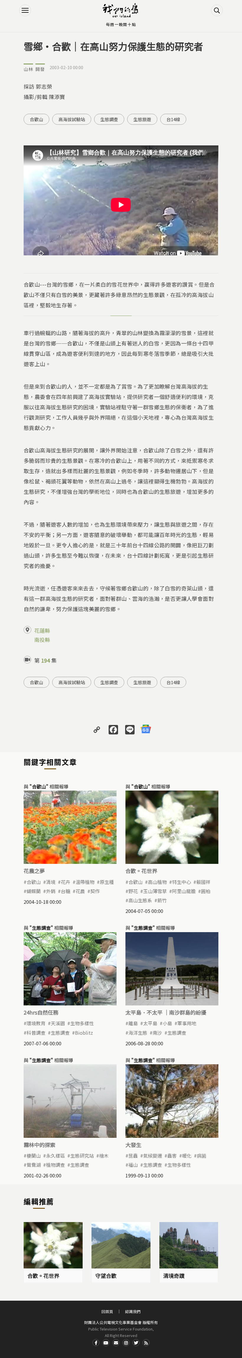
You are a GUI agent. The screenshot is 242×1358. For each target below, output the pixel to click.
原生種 (107, 881)
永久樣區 (55, 1155)
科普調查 (36, 1032)
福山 (133, 1164)
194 (45, 660)
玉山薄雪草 (155, 891)
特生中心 (181, 881)
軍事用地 (186, 1023)
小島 (167, 1023)
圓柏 (205, 891)
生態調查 (109, 119)
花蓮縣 (42, 630)
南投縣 (42, 639)
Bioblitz (84, 1032)
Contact (116, 1342)
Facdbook (95, 1342)
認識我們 (132, 1311)
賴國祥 (203, 881)
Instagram (126, 1342)
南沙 (157, 1032)
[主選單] (25, 10)
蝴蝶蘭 (34, 891)
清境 (50, 881)
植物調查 (55, 1164)
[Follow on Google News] (145, 729)
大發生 (133, 1144)
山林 (28, 69)
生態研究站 (82, 1155)
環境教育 (36, 1023)
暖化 (187, 1155)
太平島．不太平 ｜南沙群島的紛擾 (165, 1012)
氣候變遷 (152, 1155)
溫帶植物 (85, 881)
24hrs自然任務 (41, 1012)
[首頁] (121, 10)
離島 (133, 1023)
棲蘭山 (34, 1155)
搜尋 (217, 10)
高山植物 (157, 881)
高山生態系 (140, 900)
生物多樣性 (82, 1023)
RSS (146, 1342)
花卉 (65, 881)
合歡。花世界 (141, 870)
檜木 (104, 1155)
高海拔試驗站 (71, 119)
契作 (95, 891)
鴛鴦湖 (34, 1164)
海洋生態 (137, 1032)
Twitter (136, 1342)
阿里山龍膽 (184, 891)
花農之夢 (34, 870)
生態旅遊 (142, 119)
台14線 (173, 119)
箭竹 (162, 900)
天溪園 (58, 1023)
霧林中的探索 (39, 1144)
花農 (80, 891)
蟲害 (172, 1155)
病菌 (201, 1155)
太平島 (150, 1023)
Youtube (105, 1342)
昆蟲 (133, 1155)
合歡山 (36, 119)
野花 (133, 891)
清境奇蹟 (173, 1275)
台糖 (65, 891)
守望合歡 (106, 1275)
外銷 (50, 891)
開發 (40, 69)
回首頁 (107, 1311)
